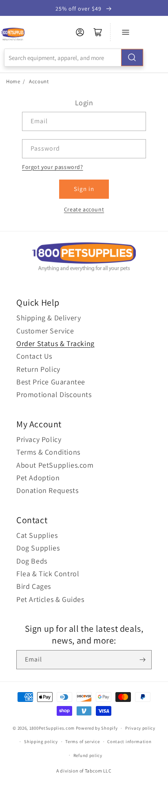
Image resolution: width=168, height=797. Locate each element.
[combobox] (74, 58)
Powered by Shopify (97, 728)
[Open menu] (126, 32)
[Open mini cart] (98, 32)
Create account (84, 209)
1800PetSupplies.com (52, 728)
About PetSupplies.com (55, 465)
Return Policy (38, 369)
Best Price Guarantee (50, 381)
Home (13, 81)
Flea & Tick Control (47, 573)
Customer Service (45, 330)
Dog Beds (31, 561)
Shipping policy (41, 741)
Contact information (129, 741)
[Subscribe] (142, 659)
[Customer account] (80, 32)
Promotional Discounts (54, 394)
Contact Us (34, 356)
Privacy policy (140, 728)
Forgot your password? (52, 167)
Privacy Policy (38, 439)
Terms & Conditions (48, 452)
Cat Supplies (36, 535)
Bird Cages (33, 586)
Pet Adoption (38, 477)
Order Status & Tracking (55, 343)
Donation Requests (47, 490)
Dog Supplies (38, 548)
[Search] (132, 57)
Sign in (84, 189)
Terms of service (82, 741)
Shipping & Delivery (48, 317)
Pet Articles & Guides (50, 599)
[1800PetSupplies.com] (12, 34)
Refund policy (87, 755)
